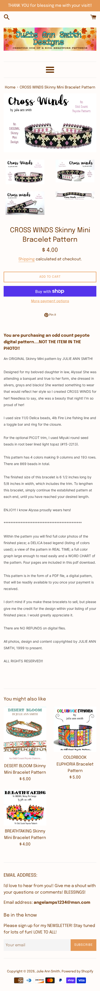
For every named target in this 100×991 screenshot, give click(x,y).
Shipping (26, 259)
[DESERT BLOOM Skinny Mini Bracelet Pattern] (25, 733)
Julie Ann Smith (48, 971)
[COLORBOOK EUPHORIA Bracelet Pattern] (75, 729)
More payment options (50, 301)
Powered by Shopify (77, 971)
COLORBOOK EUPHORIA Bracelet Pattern (75, 764)
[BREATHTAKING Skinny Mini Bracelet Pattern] (25, 808)
